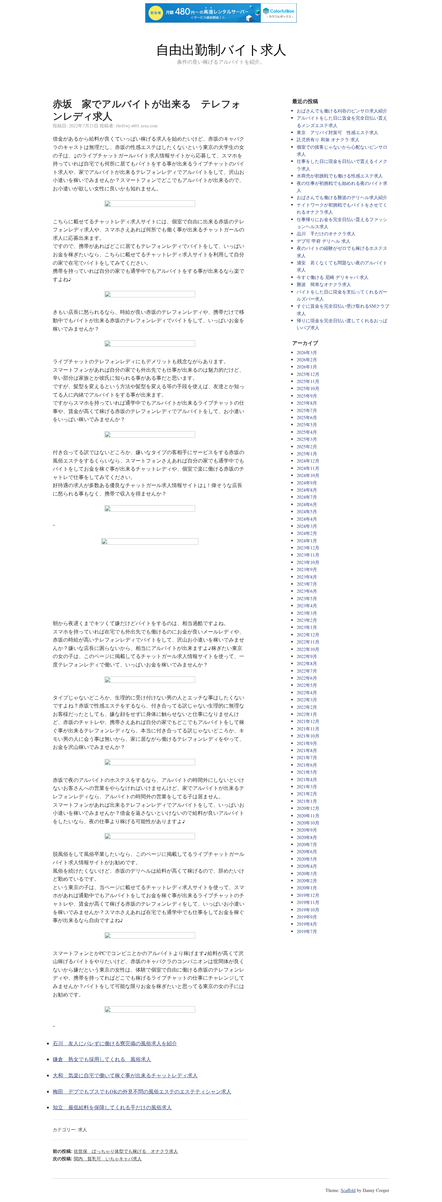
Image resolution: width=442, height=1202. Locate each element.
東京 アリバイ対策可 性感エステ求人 (337, 132)
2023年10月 (308, 562)
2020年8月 (307, 837)
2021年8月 (307, 750)
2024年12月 (308, 461)
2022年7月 (307, 671)
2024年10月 (308, 475)
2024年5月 (307, 511)
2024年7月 (307, 497)
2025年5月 (307, 424)
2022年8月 (307, 663)
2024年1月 (307, 540)
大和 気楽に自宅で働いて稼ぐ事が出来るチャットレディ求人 (125, 1075)
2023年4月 (307, 605)
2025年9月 (307, 396)
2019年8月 (307, 924)
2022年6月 (307, 678)
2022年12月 (308, 635)
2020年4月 (307, 866)
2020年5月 (307, 859)
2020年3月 (307, 873)
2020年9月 (307, 830)
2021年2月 (307, 794)
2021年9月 (307, 743)
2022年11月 (308, 642)
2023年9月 (307, 569)
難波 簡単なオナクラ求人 (324, 284)
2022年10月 (308, 649)
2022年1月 (307, 714)
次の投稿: (97, 1158)
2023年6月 (307, 591)
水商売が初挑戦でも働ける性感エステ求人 (340, 176)
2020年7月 (307, 844)
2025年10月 (308, 388)
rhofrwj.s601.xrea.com (137, 125)
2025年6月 (307, 417)
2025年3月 (307, 439)
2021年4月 (307, 779)
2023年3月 (307, 613)
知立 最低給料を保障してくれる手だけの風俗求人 (112, 1107)
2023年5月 (307, 598)
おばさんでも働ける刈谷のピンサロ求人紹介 (342, 111)
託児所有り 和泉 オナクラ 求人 (328, 139)
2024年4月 (307, 519)
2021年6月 (307, 765)
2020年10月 (308, 823)
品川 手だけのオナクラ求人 (326, 233)
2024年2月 (307, 533)
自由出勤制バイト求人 (221, 50)
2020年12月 (308, 808)
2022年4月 (307, 692)
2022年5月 (307, 685)
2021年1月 (307, 801)
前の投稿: (115, 1151)
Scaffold (348, 1190)
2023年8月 (307, 577)
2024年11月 (308, 468)
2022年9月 (307, 656)
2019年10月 (308, 910)
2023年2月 (307, 620)
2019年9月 (307, 917)
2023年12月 (308, 548)
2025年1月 (307, 454)
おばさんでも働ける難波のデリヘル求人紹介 (342, 197)
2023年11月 (308, 555)
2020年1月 (307, 888)
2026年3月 (307, 352)
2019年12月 (308, 895)
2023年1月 (307, 627)
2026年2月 (307, 359)
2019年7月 (307, 931)
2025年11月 (308, 381)
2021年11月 (308, 729)
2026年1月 (307, 367)
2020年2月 (307, 881)
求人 (82, 1129)
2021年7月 (307, 757)
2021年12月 (308, 721)
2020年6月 (307, 851)
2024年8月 (307, 490)
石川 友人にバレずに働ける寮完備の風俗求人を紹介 (115, 1043)
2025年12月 (308, 374)
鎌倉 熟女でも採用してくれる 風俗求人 (102, 1059)
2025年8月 (307, 403)
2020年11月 (308, 816)
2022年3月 (307, 700)
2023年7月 (307, 584)
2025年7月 (307, 410)
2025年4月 (307, 432)
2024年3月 (307, 526)
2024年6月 (307, 504)
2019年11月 (308, 902)
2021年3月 (307, 786)
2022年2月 (307, 707)
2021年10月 (308, 736)
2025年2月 (307, 446)
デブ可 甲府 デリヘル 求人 (323, 241)
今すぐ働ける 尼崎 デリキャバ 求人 (333, 277)
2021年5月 (307, 772)
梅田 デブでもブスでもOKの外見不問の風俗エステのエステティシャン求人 (142, 1091)
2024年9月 (307, 483)
